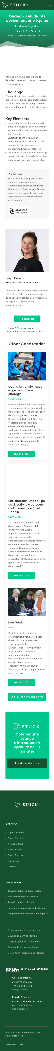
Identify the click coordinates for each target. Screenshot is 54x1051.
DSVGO (21, 1044)
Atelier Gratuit (15, 843)
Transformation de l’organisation (25, 890)
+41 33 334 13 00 (22, 985)
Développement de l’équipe (22, 935)
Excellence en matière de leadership (27, 907)
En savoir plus (22, 453)
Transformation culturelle (21, 902)
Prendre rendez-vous (27, 763)
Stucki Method (15, 838)
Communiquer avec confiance (23, 947)
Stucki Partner (15, 855)
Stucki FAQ (14, 860)
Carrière (12, 866)
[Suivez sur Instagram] (30, 814)
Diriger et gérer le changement (24, 941)
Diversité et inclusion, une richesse (26, 952)
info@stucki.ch (20, 989)
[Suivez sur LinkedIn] (24, 814)
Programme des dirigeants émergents (28, 913)
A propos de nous (17, 832)
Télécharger (27, 318)
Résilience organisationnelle (23, 896)
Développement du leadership (24, 930)
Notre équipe (15, 849)
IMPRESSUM (11, 1044)
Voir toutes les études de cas (27, 696)
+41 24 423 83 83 (22, 1005)
